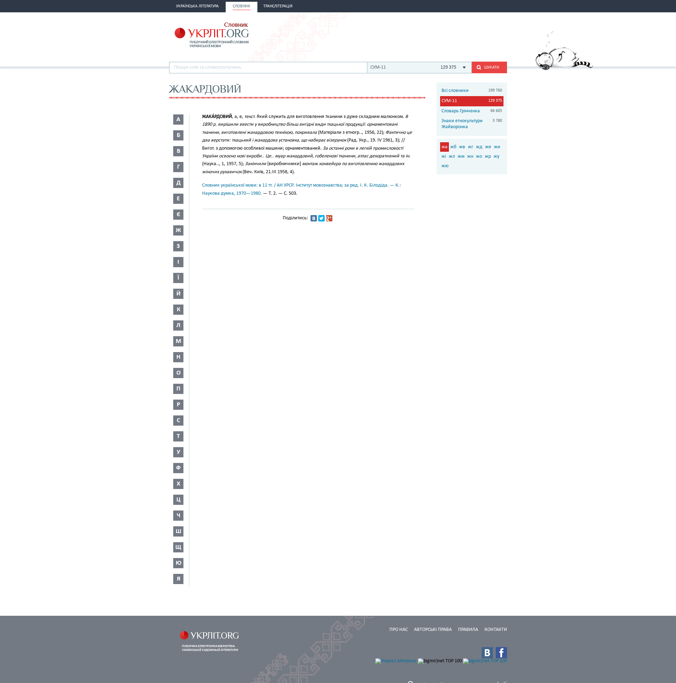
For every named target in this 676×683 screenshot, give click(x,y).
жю (445, 166)
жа (444, 147)
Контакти (495, 629)
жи (497, 147)
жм (461, 156)
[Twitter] (321, 218)
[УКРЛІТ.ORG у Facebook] (501, 652)
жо (479, 156)
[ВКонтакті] (314, 218)
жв (462, 147)
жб (453, 147)
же (488, 147)
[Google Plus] (329, 218)
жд (479, 147)
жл (452, 156)
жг (470, 147)
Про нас (398, 629)
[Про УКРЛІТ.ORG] (564, 68)
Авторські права (433, 629)
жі (444, 156)
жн (470, 156)
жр (488, 156)
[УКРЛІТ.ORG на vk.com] (487, 652)
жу (496, 156)
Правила (468, 629)
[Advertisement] (424, 34)
